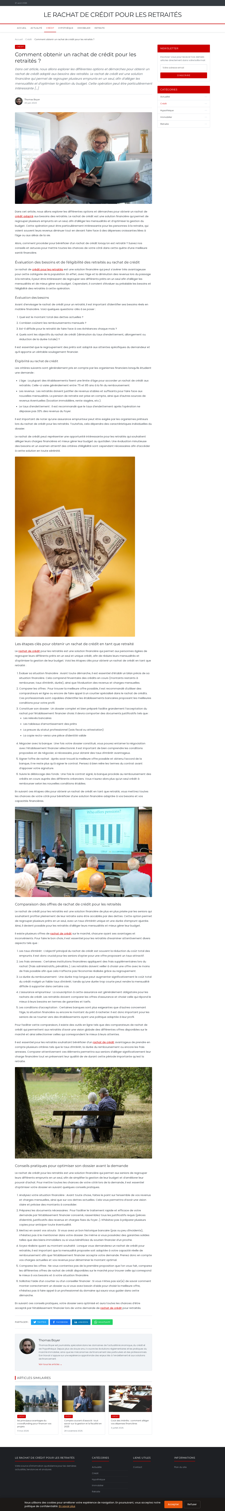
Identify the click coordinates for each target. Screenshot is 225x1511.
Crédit (50, 28)
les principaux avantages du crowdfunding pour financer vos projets (34, 1423)
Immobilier (83, 28)
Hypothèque (65, 28)
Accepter (173, 1504)
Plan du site (180, 1467)
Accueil (21, 28)
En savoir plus (67, 1506)
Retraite (100, 28)
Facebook (62, 1322)
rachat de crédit (29, 651)
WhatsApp (104, 1322)
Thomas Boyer (49, 1340)
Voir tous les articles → (50, 1364)
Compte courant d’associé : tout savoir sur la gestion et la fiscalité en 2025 (83, 1423)
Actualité (36, 28)
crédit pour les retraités (47, 269)
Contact (137, 1467)
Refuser (192, 1504)
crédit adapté (24, 216)
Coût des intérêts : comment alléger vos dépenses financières (130, 1422)
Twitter (41, 1322)
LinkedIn (83, 1322)
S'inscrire (183, 75)
